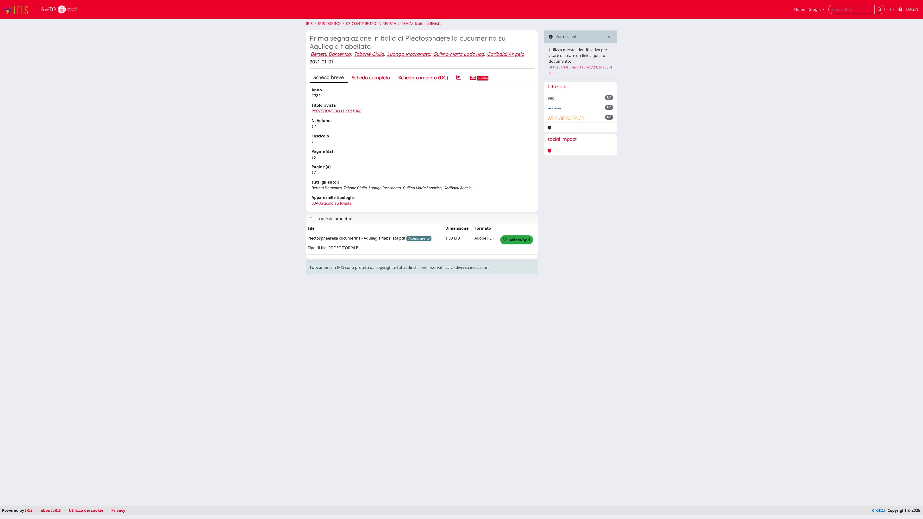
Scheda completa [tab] (371, 77)
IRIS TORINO (329, 23)
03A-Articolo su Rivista (421, 23)
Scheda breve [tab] (328, 77)
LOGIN (912, 9)
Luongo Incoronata (408, 54)
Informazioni (564, 36)
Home (799, 9)
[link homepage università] (59, 9)
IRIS (309, 23)
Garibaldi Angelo (505, 54)
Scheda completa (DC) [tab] (423, 77)
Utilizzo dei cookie (86, 510)
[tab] (458, 78)
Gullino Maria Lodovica (458, 54)
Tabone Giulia (369, 54)
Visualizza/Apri (516, 239)
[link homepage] (17, 9)
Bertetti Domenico (331, 54)
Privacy (118, 510)
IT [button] (890, 9)
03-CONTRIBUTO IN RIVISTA (371, 23)
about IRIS (51, 510)
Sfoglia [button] (815, 9)
